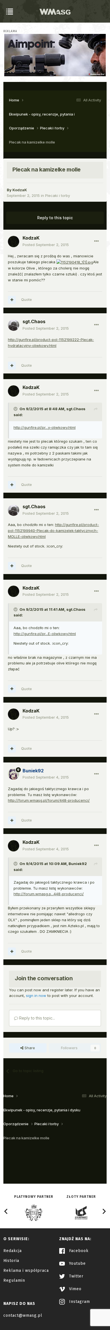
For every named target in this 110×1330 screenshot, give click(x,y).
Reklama (10, 31)
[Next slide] (104, 1211)
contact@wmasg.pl (22, 1315)
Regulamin (14, 1280)
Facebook (78, 1250)
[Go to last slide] (6, 1211)
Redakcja (12, 1250)
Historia (11, 1260)
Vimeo (75, 1288)
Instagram (79, 1301)
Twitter (75, 1276)
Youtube (77, 1263)
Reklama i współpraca (26, 1270)
